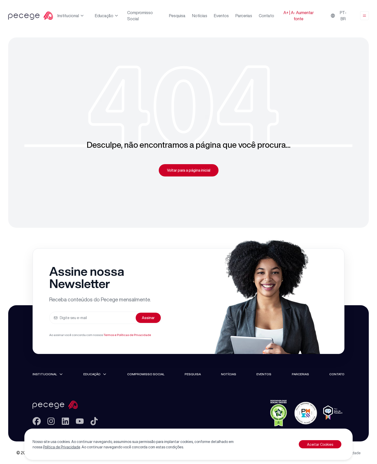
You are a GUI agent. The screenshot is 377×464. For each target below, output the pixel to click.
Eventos (221, 16)
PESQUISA (193, 374)
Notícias (199, 16)
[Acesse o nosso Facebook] (37, 421)
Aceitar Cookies (320, 444)
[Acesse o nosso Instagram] (51, 421)
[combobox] (340, 15)
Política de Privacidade (61, 447)
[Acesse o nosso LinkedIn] (65, 421)
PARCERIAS (300, 374)
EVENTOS (263, 374)
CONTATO (336, 374)
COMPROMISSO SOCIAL (145, 374)
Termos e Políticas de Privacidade (127, 335)
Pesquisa (177, 16)
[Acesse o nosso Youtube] (80, 421)
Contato (266, 16)
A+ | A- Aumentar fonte (298, 15)
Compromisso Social (140, 15)
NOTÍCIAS (228, 374)
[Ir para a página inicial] (65, 405)
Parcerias (243, 16)
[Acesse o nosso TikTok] (94, 421)
